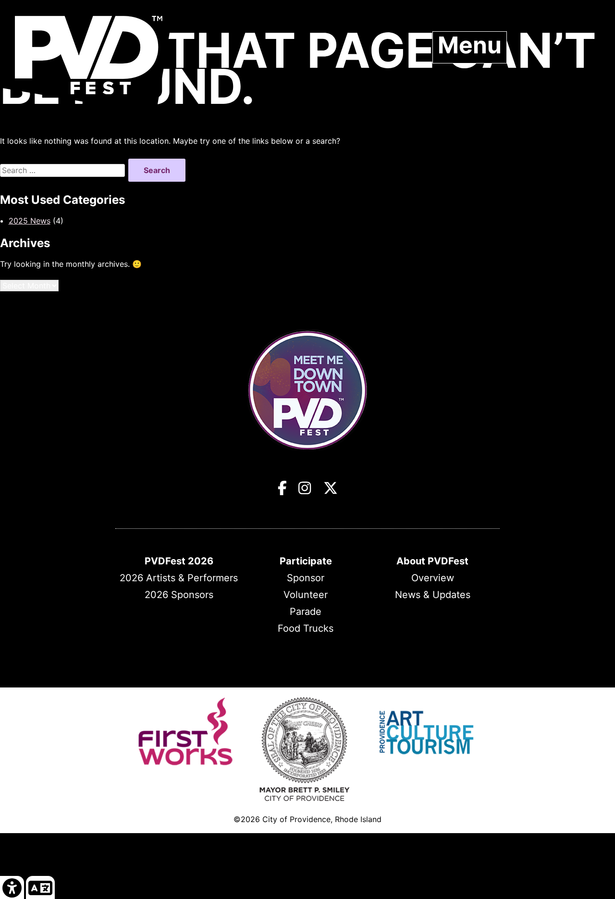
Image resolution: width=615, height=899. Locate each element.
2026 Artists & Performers (179, 578)
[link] (12, 887)
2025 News (29, 220)
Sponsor (305, 578)
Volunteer (305, 594)
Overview (432, 578)
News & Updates (432, 594)
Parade (305, 611)
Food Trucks (305, 628)
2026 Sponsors (179, 594)
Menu (470, 45)
